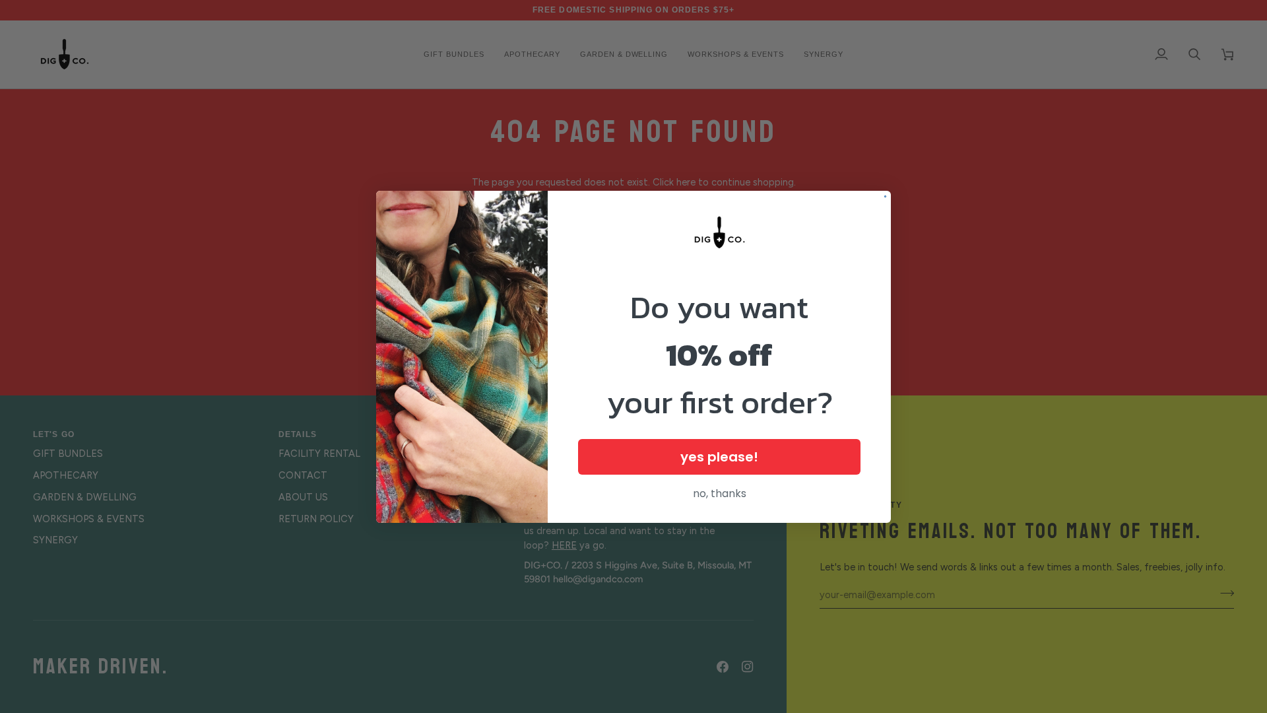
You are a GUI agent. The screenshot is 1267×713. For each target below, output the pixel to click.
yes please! (719, 457)
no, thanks (719, 493)
